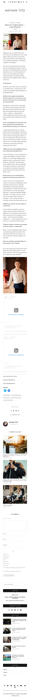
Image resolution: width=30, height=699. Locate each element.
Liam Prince (6, 397)
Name (4, 533)
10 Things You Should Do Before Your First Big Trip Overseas (18, 656)
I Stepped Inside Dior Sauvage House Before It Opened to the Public (19, 620)
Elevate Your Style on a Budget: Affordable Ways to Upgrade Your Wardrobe (19, 638)
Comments (15, 406)
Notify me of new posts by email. (12, 571)
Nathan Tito (16, 414)
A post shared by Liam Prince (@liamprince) (16, 331)
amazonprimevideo (16, 395)
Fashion (5, 669)
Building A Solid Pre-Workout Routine (18, 647)
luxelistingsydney (8, 400)
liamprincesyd (11, 383)
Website (5, 545)
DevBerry (25, 693)
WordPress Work (15, 695)
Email (4, 539)
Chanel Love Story (7, 505)
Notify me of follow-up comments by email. (15, 567)
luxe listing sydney (16, 397)
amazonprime (7, 395)
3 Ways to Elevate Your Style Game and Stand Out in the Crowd (19, 629)
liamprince (12, 380)
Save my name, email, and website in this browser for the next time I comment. (6, 559)
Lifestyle (13, 22)
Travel (18, 22)
